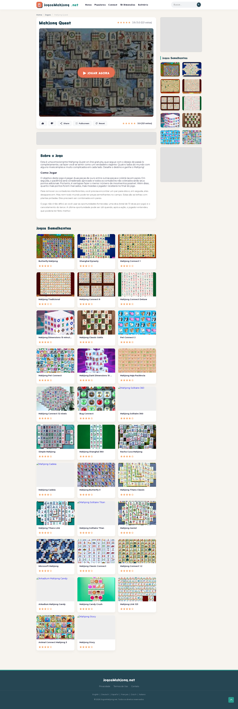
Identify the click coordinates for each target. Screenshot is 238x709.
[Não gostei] (52, 123)
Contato (135, 686)
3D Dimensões (127, 4)
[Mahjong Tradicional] (192, 86)
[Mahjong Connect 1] (170, 86)
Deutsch (105, 694)
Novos (88, 4)
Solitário (143, 4)
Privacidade (104, 686)
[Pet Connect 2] (170, 137)
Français (124, 694)
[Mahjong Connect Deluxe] (192, 103)
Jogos (48, 15)
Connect (112, 4)
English (95, 694)
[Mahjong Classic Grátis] (192, 120)
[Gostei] (43, 123)
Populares (100, 4)
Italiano (142, 694)
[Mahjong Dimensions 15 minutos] (170, 120)
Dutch (133, 694)
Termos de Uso (120, 686)
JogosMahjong (57, 4)
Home (39, 15)
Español (114, 694)
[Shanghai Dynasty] (192, 69)
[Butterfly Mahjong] (170, 69)
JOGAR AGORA (96, 72)
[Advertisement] (181, 34)
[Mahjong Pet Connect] (192, 137)
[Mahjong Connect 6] (170, 103)
